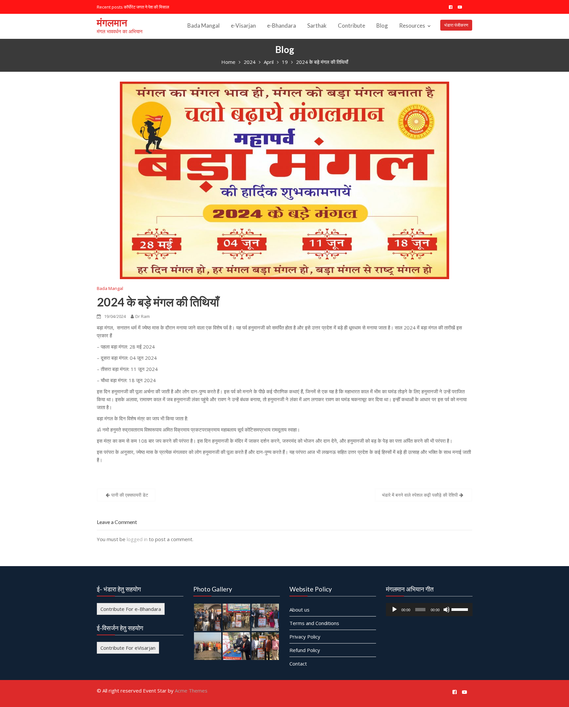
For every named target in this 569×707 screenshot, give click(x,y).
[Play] (394, 609)
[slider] (460, 609)
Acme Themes (191, 690)
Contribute (351, 25)
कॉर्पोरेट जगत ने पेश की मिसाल (146, 7)
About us (299, 609)
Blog (382, 25)
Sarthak (317, 25)
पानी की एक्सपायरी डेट (129, 495)
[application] (429, 609)
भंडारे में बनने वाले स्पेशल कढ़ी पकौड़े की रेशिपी (420, 495)
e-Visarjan (243, 25)
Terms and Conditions (314, 623)
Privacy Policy (304, 636)
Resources (412, 25)
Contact (298, 663)
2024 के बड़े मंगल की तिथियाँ (158, 302)
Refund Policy (304, 650)
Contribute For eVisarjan (127, 647)
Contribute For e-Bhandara (130, 609)
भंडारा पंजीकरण (456, 25)
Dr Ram (142, 316)
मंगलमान (112, 22)
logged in (137, 539)
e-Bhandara (281, 25)
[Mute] (446, 609)
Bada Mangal (203, 25)
